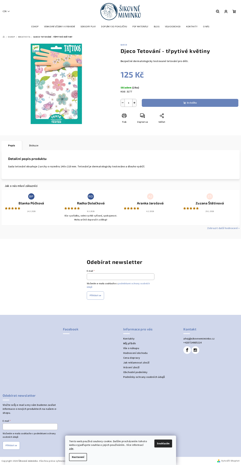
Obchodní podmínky (135, 372)
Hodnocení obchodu (135, 353)
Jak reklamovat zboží (136, 362)
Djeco (124, 44)
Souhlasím (163, 443)
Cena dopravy (131, 358)
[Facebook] (187, 350)
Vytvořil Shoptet (230, 461)
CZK (5, 11)
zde (71, 448)
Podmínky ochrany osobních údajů (144, 377)
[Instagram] (195, 350)
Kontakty (129, 338)
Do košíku (192, 103)
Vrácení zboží (131, 367)
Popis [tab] (11, 145)
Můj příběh (129, 343)
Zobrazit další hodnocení (222, 228)
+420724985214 (192, 342)
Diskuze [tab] (34, 145)
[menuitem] (35, 26)
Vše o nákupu (131, 348)
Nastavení (78, 457)
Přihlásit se (95, 295)
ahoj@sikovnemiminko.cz (198, 338)
